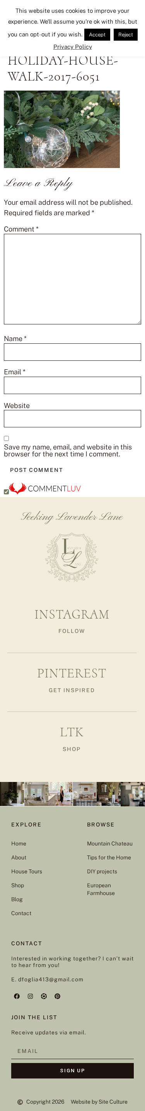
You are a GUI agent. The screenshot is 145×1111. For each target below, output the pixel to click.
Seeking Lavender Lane (72, 517)
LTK (72, 732)
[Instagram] (30, 996)
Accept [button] (97, 35)
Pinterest (71, 673)
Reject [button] (125, 35)
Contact (21, 913)
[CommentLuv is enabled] (45, 492)
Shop (17, 885)
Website (17, 405)
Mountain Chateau (110, 843)
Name (15, 338)
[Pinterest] (57, 996)
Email (15, 372)
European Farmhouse (101, 889)
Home (18, 843)
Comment (21, 229)
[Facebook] (17, 996)
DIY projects (102, 871)
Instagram (71, 614)
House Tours (26, 871)
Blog (17, 899)
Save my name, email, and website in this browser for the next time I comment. (68, 451)
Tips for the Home (109, 857)
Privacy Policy (72, 46)
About (18, 857)
